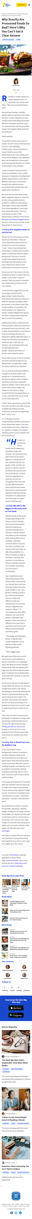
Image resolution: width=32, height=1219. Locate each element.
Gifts (13, 1204)
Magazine (4, 14)
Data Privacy (22, 1206)
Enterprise (26, 1204)
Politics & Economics (23, 1172)
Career (13, 1123)
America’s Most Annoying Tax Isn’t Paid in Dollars (15, 1167)
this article (15, 855)
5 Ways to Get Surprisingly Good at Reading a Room (14, 1118)
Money (13, 1172)
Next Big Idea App (6, 1204)
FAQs (22, 1204)
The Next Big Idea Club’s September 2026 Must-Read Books (15, 1063)
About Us (4, 1206)
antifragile (6, 831)
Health (18, 39)
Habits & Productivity (8, 39)
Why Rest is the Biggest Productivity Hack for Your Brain (15, 508)
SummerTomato (12, 860)
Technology (6, 1071)
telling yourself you (12, 726)
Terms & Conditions (13, 1206)
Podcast (17, 1204)
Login (28, 1206)
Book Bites (5, 1069)
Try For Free (21, 5)
